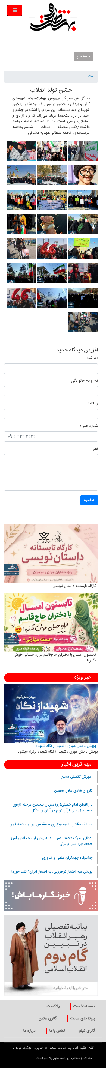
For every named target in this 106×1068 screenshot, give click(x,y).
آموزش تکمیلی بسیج (76, 777)
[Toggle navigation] (14, 10)
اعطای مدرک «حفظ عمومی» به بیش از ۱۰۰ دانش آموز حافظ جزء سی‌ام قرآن (51, 841)
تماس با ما (57, 1031)
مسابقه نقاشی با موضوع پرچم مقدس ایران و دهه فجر (51, 824)
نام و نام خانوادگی (84, 381)
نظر (95, 449)
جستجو (83, 56)
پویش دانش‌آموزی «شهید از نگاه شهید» (66, 746)
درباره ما (29, 1031)
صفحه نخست (84, 1006)
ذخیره (89, 500)
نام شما (92, 358)
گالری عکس (48, 1018)
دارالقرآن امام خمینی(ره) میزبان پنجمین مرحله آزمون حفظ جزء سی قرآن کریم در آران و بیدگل (52, 807)
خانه (90, 77)
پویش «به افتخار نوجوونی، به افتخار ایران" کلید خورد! (51, 872)
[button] (83, 153)
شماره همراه (89, 426)
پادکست (53, 1006)
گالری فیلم (87, 1031)
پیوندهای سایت (82, 1018)
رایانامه (93, 404)
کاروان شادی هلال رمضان (73, 790)
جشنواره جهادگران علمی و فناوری (67, 858)
